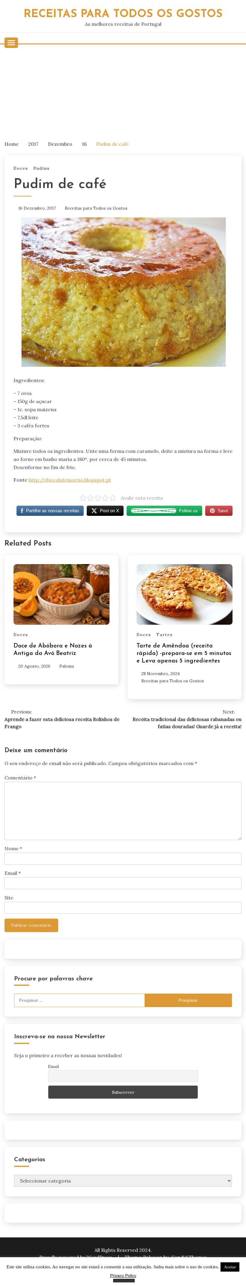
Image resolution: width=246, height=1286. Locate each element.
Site (8, 898)
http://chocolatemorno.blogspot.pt (69, 480)
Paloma (66, 666)
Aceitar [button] (230, 1267)
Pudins (41, 168)
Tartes (164, 634)
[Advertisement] (123, 89)
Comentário (20, 778)
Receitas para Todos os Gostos (96, 208)
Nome (13, 848)
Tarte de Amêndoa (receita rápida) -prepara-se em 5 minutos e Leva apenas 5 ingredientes (183, 653)
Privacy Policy (123, 1275)
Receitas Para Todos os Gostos (123, 14)
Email (12, 873)
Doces (21, 168)
